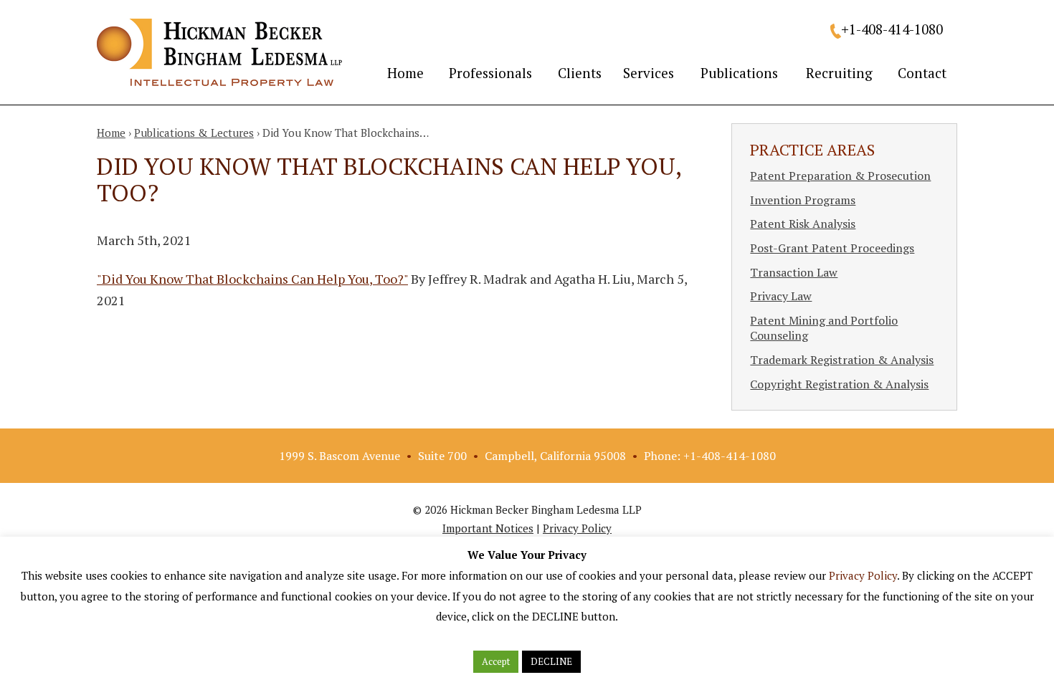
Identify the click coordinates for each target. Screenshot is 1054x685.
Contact (922, 73)
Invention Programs (802, 200)
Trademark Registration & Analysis (842, 360)
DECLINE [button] (551, 661)
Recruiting (839, 73)
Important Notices (487, 528)
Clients (580, 73)
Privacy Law (781, 296)
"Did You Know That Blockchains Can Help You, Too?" (252, 278)
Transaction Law (793, 272)
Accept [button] (496, 661)
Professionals (490, 73)
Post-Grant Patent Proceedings (832, 248)
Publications (739, 73)
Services (648, 73)
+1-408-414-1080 (892, 29)
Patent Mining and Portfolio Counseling (824, 328)
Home (405, 73)
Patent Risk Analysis (802, 223)
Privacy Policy (577, 528)
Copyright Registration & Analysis (839, 384)
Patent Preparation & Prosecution (840, 175)
